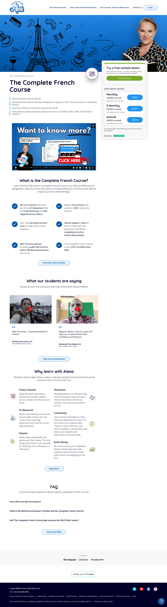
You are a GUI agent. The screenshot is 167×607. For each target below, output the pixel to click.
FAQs (134, 596)
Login (150, 7)
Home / (12, 76)
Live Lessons (105, 7)
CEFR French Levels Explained (88, 596)
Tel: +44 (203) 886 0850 (19, 592)
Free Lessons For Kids (107, 596)
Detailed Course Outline (56, 596)
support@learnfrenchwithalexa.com (25, 588)
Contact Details (41, 596)
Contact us (137, 7)
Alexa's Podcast (71, 596)
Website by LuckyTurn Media (103, 601)
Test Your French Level (123, 596)
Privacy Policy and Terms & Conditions (22, 596)
